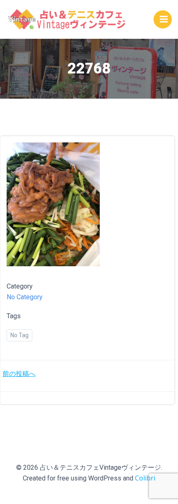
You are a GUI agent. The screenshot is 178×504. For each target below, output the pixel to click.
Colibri (145, 478)
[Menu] (163, 19)
